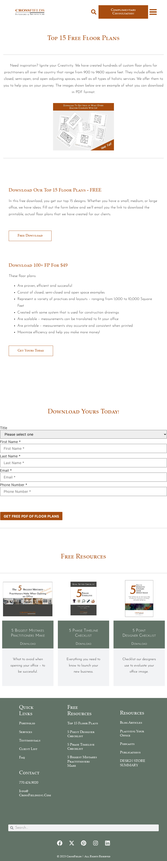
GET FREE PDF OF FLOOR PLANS (31, 516)
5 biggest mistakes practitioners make (82, 762)
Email (6, 470)
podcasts (127, 744)
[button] (94, 12)
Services (25, 732)
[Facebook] (59, 843)
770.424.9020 (28, 783)
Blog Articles (131, 723)
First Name (10, 441)
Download (28, 644)
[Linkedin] (107, 843)
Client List (28, 749)
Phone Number (13, 484)
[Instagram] (95, 843)
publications (130, 752)
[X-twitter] (71, 843)
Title (3, 428)
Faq (22, 757)
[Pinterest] (83, 843)
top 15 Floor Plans (82, 723)
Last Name (10, 456)
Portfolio (27, 723)
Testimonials (29, 741)
